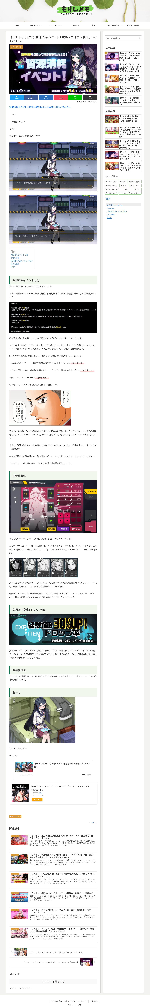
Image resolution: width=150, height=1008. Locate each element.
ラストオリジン (16, 816)
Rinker (40, 792)
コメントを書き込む (53, 981)
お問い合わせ (94, 1001)
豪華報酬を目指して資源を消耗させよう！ (40, 106)
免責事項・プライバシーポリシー (75, 1001)
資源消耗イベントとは (19, 254)
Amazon (37, 799)
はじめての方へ (56, 1001)
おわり (13, 266)
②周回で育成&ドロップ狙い (22, 260)
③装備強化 (15, 263)
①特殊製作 (15, 257)
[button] (139, 38)
